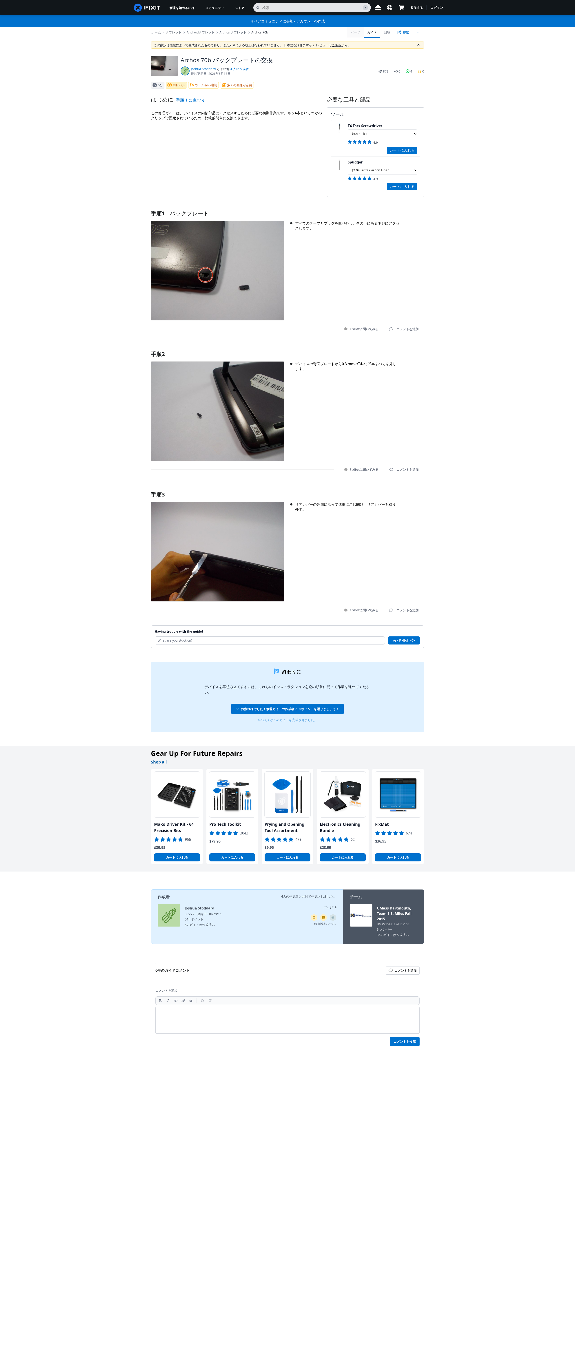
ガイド (372, 32)
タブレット (173, 32)
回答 (387, 32)
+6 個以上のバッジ (325, 924)
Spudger (355, 162)
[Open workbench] (378, 7)
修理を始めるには (182, 8)
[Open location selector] (389, 7)
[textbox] (287, 1020)
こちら (336, 45)
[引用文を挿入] (191, 1001)
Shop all (159, 762)
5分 (160, 85)
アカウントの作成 (310, 21)
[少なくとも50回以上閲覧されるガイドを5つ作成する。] (332, 917)
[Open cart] (401, 7)
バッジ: (329, 907)
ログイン (436, 7)
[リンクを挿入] (183, 1001)
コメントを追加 (403, 348)
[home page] (147, 8)
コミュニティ (214, 8)
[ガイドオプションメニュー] (418, 32)
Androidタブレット (201, 32)
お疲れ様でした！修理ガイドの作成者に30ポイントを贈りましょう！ (290, 709)
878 (385, 71)
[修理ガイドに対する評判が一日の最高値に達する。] (323, 917)
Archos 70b (259, 32)
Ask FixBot (400, 640)
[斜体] (168, 1001)
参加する (416, 7)
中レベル (179, 85)
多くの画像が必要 (239, 85)
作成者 (164, 896)
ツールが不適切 (206, 85)
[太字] (160, 1001)
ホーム (156, 32)
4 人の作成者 (239, 69)
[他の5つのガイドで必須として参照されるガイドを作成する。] (314, 917)
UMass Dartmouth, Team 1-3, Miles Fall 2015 (394, 913)
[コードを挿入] (175, 1001)
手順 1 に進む (189, 100)
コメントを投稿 (405, 1041)
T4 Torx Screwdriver (365, 125)
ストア (239, 8)
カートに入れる (402, 150)
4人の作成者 (290, 896)
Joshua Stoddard (203, 69)
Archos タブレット (232, 32)
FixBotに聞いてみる (364, 329)
